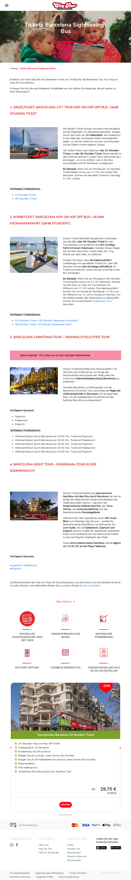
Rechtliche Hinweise (20, 876)
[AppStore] (101, 847)
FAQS (70, 844)
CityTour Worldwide (48, 852)
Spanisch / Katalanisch (24, 565)
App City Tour (45, 848)
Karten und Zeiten (90, 585)
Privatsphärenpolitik (20, 873)
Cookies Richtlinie (78, 873)
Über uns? (44, 844)
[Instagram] (11, 845)
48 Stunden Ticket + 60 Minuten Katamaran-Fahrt (43, 324)
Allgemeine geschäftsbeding (49, 873)
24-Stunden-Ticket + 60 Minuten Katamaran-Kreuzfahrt (46, 320)
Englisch (16, 568)
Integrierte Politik (44, 876)
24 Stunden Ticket (25, 195)
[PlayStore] (116, 847)
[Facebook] (17, 845)
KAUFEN (65, 804)
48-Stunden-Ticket (26, 198)
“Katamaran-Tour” (102, 301)
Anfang (13, 68)
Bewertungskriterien (69, 876)
